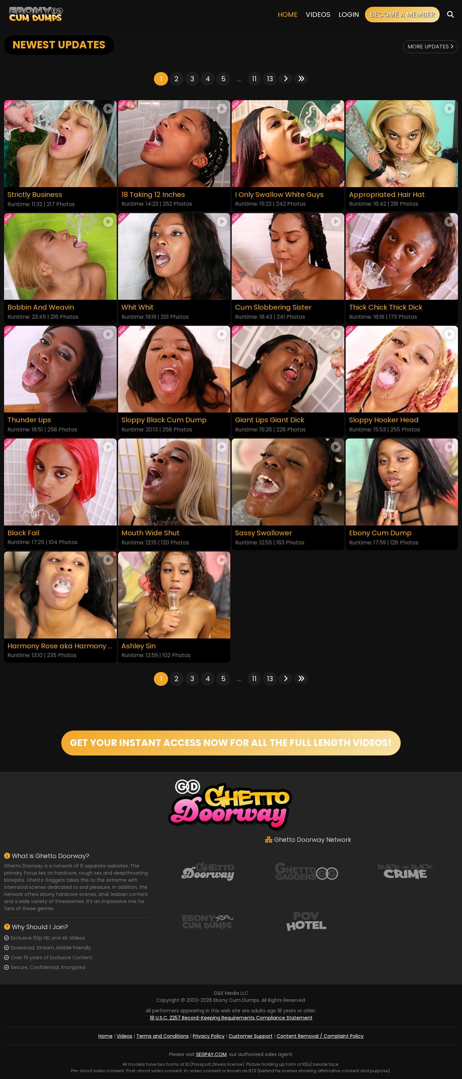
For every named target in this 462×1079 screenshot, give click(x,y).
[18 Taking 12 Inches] (174, 143)
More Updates (429, 46)
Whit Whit (137, 307)
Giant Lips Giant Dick (269, 420)
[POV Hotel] (306, 920)
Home (288, 14)
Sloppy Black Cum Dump (164, 420)
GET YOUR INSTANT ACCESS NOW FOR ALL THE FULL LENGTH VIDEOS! (231, 742)
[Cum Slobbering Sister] (288, 256)
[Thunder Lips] (60, 369)
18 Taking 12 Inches (153, 194)
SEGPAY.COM (211, 1054)
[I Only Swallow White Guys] (288, 143)
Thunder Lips (29, 420)
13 (270, 79)
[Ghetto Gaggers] (306, 870)
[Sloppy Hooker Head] (402, 369)
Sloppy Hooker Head (384, 420)
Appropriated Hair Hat (387, 194)
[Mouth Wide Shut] (174, 482)
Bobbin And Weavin (40, 307)
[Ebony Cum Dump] (402, 482)
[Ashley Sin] (174, 595)
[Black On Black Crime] (405, 870)
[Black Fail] (60, 482)
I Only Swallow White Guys (279, 194)
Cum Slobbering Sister (273, 307)
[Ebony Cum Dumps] (36, 14)
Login (349, 14)
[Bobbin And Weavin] (60, 256)
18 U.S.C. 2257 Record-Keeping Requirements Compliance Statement (231, 1017)
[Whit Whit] (174, 256)
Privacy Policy (209, 1036)
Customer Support (251, 1036)
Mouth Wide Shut (150, 533)
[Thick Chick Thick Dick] (402, 256)
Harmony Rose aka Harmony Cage (60, 646)
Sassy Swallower (263, 533)
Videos (318, 14)
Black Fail (23, 533)
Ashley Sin (138, 646)
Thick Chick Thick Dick (385, 307)
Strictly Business (34, 194)
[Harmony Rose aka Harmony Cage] (60, 595)
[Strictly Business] (60, 143)
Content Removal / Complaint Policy (320, 1036)
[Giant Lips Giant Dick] (288, 369)
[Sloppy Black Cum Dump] (174, 369)
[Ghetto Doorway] (207, 870)
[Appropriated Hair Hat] (402, 143)
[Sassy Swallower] (288, 482)
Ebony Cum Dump (380, 533)
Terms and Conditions (162, 1036)
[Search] (450, 14)
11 (254, 79)
